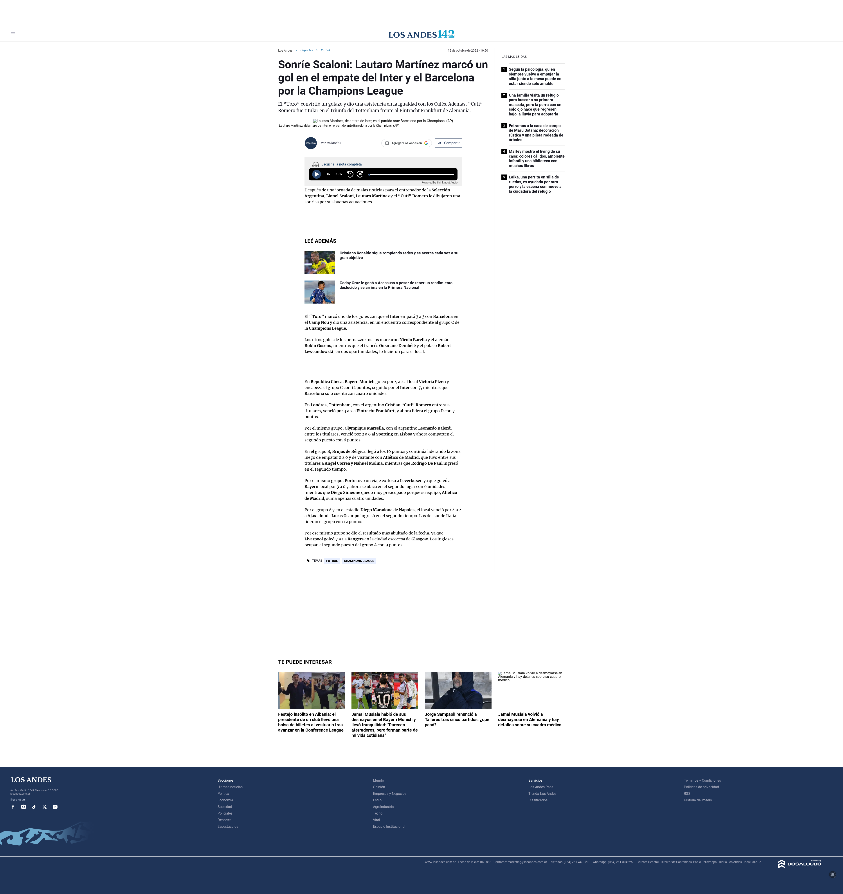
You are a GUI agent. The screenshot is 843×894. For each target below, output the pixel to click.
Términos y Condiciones (702, 780)
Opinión (379, 787)
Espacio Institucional (389, 826)
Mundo (378, 780)
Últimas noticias (230, 787)
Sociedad (225, 807)
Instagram (23, 806)
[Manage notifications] (832, 874)
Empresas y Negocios (389, 793)
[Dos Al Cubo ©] (799, 867)
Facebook (13, 806)
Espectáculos (228, 826)
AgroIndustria (383, 807)
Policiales (225, 813)
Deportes (306, 50)
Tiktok (34, 806)
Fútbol (332, 561)
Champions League (359, 561)
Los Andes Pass (540, 787)
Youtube (55, 806)
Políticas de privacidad (701, 787)
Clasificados (538, 800)
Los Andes (285, 50)
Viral (376, 820)
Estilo (377, 800)
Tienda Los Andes (542, 793)
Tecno (377, 813)
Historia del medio (698, 800)
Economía (225, 800)
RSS (687, 793)
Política (223, 793)
